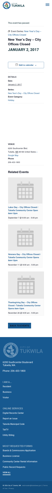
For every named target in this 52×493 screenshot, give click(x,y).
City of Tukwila (14, 5)
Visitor (6, 397)
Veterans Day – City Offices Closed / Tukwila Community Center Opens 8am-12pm (24, 257)
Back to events (19, 325)
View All (7, 472)
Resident (7, 386)
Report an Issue (10, 418)
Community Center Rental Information (20, 461)
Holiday (11, 100)
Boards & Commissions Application (19, 450)
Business (7, 392)
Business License (11, 456)
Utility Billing (8, 435)
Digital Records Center (13, 413)
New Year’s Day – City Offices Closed (23, 93)
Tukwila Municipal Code (14, 424)
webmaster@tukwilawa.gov (31, 485)
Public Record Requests (14, 467)
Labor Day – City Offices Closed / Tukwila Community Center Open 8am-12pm (23, 210)
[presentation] (25, 190)
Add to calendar (26, 65)
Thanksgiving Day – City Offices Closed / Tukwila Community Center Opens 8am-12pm (24, 305)
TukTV (5, 429)
